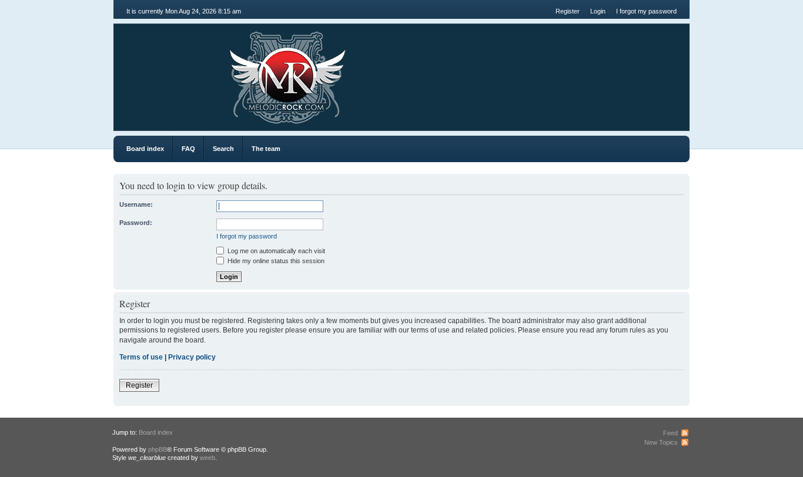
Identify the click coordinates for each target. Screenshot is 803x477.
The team (266, 148)
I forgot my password (646, 11)
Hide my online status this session (275, 260)
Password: (135, 222)
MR (180, 73)
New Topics (661, 442)
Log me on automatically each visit (275, 250)
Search (223, 148)
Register (568, 11)
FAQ (188, 148)
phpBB (157, 449)
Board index (145, 148)
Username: (136, 204)
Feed (670, 432)
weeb (207, 457)
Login (597, 11)
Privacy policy (192, 357)
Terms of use (141, 357)
